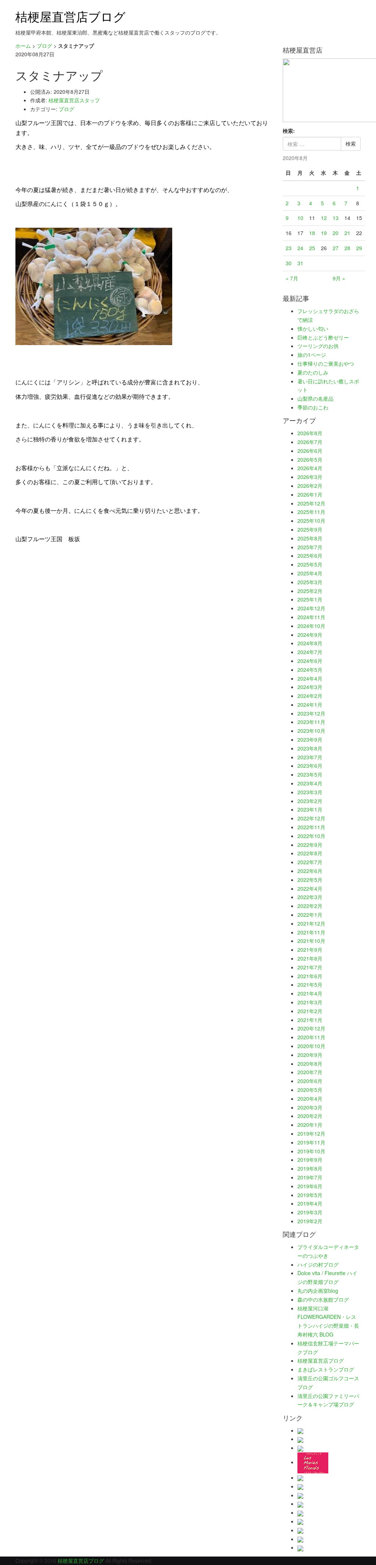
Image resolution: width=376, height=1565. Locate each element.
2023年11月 (311, 721)
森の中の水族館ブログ (323, 1299)
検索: (289, 130)
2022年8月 (309, 853)
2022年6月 (309, 870)
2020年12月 (311, 1028)
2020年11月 (311, 1037)
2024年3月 (309, 687)
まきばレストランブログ (325, 1369)
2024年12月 (311, 608)
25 (312, 248)
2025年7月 (309, 547)
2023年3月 (309, 792)
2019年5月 (309, 1195)
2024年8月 (309, 643)
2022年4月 (309, 888)
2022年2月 (309, 905)
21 (347, 233)
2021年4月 (309, 993)
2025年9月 (309, 529)
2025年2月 (309, 591)
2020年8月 (309, 1063)
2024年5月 (309, 669)
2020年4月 (309, 1098)
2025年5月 (309, 564)
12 (324, 217)
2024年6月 (309, 660)
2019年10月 (311, 1151)
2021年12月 (311, 923)
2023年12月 (311, 713)
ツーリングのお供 (318, 345)
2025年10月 (311, 520)
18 (312, 233)
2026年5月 (309, 459)
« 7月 (292, 278)
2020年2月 (309, 1115)
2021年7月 (309, 967)
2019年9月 (309, 1159)
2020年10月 (311, 1046)
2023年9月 (309, 739)
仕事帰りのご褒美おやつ (325, 363)
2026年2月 (309, 485)
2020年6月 (309, 1081)
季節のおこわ (312, 407)
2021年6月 (309, 976)
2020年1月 (309, 1124)
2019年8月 (309, 1168)
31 (300, 263)
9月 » (339, 278)
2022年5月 (309, 879)
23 (289, 248)
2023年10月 (311, 730)
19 (324, 233)
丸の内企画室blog (317, 1290)
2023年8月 (309, 748)
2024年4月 (309, 678)
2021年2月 (309, 1011)
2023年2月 (309, 801)
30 (289, 263)
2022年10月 (311, 836)
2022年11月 (311, 827)
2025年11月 (311, 511)
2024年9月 (309, 634)
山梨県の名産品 (315, 398)
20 (336, 233)
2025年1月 (309, 599)
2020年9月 (309, 1054)
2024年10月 (311, 625)
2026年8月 (309, 433)
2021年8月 (309, 958)
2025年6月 (309, 555)
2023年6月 (309, 765)
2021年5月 (309, 984)
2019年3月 (309, 1212)
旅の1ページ (311, 354)
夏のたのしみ (312, 372)
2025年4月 (309, 573)
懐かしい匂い (312, 328)
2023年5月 (309, 774)
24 (300, 248)
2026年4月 (309, 468)
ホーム (23, 45)
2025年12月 (311, 503)
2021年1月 (309, 1019)
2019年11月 (311, 1142)
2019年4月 (309, 1203)
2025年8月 (309, 538)
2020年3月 (309, 1107)
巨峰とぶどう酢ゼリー (323, 337)
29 (359, 248)
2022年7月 (309, 862)
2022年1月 (309, 914)
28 (347, 248)
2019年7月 (309, 1177)
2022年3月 (309, 897)
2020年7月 (309, 1072)
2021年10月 (311, 940)
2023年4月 (309, 783)
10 (300, 217)
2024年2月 (309, 695)
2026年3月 (309, 476)
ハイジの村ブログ (318, 1264)
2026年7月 (309, 442)
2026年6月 (309, 450)
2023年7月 (309, 757)
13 (336, 217)
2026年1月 (309, 494)
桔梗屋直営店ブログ (70, 16)
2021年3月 (309, 1002)
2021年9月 (309, 949)
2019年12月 (311, 1133)
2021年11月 (311, 932)
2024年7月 (309, 652)
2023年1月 (309, 809)
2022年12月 (311, 818)
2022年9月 (309, 844)
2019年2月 (309, 1221)
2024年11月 (311, 617)
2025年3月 (309, 582)
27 (336, 248)
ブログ (44, 45)
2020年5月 (309, 1089)
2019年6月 (309, 1186)
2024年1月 (309, 704)
